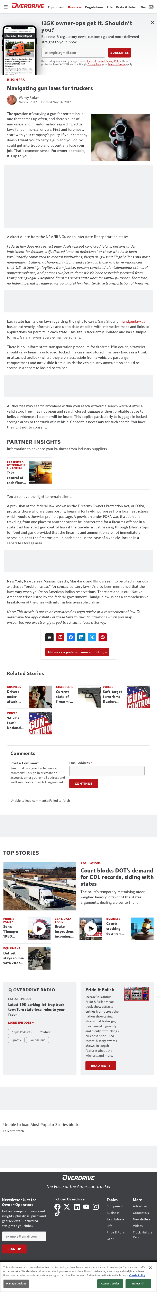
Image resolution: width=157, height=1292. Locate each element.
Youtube (45, 1032)
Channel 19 (64, 687)
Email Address (80, 762)
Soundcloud (38, 1040)
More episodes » (21, 1022)
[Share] (71, 637)
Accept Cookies (110, 1283)
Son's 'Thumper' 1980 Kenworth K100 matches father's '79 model (12, 931)
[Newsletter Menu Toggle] (151, 6)
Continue (83, 784)
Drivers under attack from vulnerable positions (16, 697)
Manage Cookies (16, 1283)
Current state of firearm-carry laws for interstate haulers (64, 697)
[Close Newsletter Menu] (152, 22)
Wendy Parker (29, 97)
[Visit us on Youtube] (86, 1206)
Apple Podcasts (22, 1032)
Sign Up (14, 1249)
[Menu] (5, 6)
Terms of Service (117, 64)
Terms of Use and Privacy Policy (104, 61)
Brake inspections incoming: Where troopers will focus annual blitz (65, 931)
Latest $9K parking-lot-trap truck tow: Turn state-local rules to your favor (36, 1009)
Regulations (91, 863)
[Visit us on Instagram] (96, 1206)
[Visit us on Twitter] (67, 1206)
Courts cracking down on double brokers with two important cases (117, 928)
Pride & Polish (9, 920)
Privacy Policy (95, 64)
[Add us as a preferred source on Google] (60, 637)
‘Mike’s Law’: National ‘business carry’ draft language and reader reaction (16, 723)
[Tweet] (92, 637)
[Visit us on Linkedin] (77, 1206)
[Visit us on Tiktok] (57, 1213)
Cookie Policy (137, 1275)
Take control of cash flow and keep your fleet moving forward (15, 478)
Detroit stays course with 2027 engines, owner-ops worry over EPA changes (13, 958)
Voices (108, 687)
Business (16, 79)
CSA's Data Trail (63, 920)
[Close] (150, 1267)
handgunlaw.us (133, 321)
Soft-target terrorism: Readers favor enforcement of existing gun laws (113, 697)
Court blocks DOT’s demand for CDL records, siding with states (117, 877)
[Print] (49, 637)
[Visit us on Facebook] (57, 1206)
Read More (101, 1066)
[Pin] (103, 637)
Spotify (16, 1040)
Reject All (138, 1283)
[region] (78, 1276)
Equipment (11, 948)
